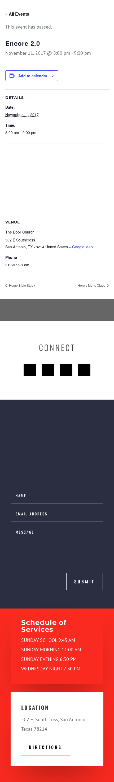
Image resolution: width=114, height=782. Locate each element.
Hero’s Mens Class (92, 285)
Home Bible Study (21, 285)
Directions (45, 747)
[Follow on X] (48, 370)
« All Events (17, 14)
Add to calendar (32, 75)
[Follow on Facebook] (30, 370)
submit (84, 581)
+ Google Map (81, 246)
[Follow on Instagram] (84, 370)
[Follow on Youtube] (66, 370)
